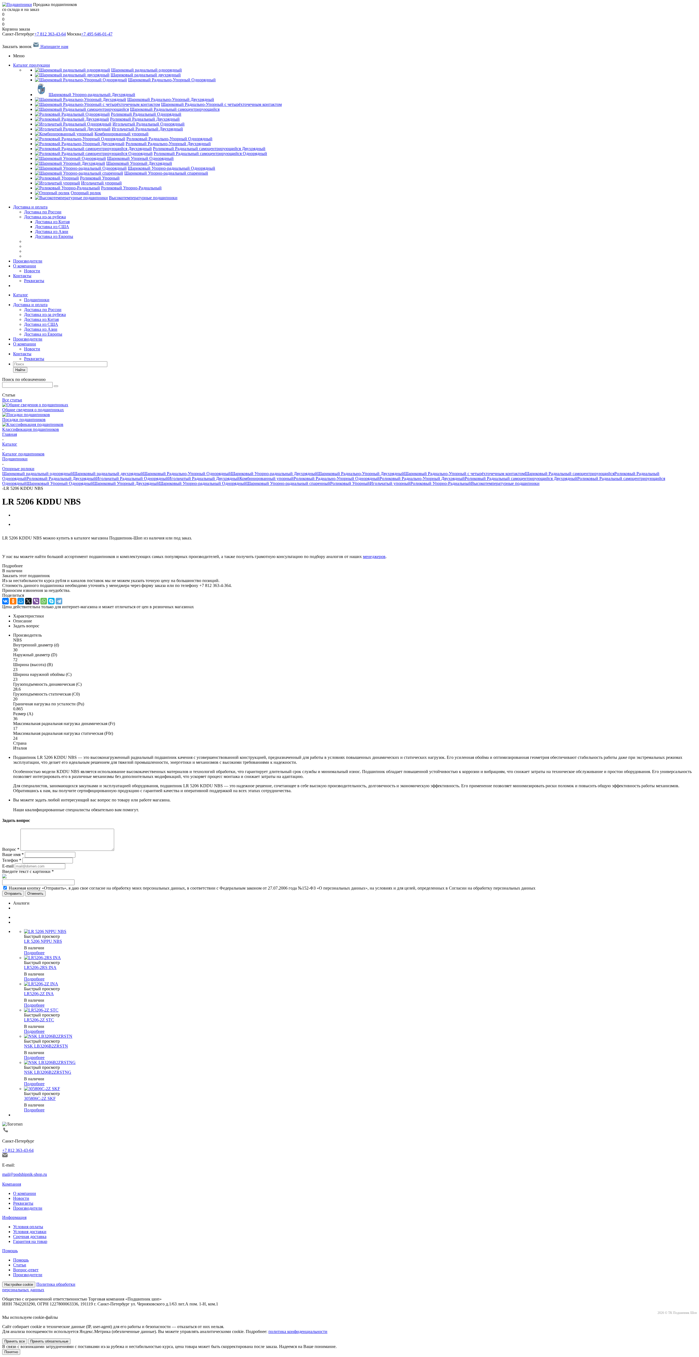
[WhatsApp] (43, 601)
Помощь (10, 1250)
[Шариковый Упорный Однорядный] (70, 158)
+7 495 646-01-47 (96, 34)
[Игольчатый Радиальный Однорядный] (73, 124)
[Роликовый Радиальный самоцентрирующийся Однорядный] (94, 153)
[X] (28, 601)
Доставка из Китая (41, 319)
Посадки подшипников (24, 419)
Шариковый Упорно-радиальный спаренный (288, 483)
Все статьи (12, 400)
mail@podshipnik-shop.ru (24, 1174)
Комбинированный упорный (266, 478)
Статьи (19, 1265)
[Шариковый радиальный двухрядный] (72, 75)
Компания (11, 1184)
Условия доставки (29, 1231)
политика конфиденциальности (297, 1331)
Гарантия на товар (30, 1241)
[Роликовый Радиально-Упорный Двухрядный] (80, 143)
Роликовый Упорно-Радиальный (440, 483)
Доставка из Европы (43, 334)
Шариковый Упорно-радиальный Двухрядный (274, 473)
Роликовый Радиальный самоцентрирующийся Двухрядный (521, 478)
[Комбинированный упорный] (64, 134)
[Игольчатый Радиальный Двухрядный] (73, 129)
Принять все (14, 1341)
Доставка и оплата (30, 207)
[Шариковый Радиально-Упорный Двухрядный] (80, 99)
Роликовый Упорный (350, 483)
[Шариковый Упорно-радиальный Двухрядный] (41, 94)
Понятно (11, 1352)
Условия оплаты (28, 1226)
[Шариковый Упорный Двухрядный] (70, 163)
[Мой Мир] (20, 601)
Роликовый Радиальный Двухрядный (61, 478)
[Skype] (51, 601)
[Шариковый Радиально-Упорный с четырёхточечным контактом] (97, 104)
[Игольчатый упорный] (57, 183)
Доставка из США (41, 324)
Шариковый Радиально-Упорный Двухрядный (360, 473)
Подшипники (36, 299)
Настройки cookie (18, 1285)
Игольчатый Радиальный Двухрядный (203, 478)
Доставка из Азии (40, 329)
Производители (27, 261)
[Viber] (36, 601)
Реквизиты (34, 280)
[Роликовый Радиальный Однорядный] (72, 114)
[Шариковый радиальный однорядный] (72, 70)
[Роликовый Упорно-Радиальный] (67, 188)
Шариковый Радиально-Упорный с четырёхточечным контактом (464, 473)
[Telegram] (59, 601)
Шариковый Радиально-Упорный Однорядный (187, 473)
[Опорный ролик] (52, 192)
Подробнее (34, 952)
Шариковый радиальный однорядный (37, 473)
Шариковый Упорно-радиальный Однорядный (202, 483)
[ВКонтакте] (5, 601)
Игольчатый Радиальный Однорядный (132, 478)
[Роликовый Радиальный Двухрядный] (72, 119)
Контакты (22, 275)
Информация (14, 1217)
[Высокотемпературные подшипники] (71, 197)
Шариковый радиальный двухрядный (108, 473)
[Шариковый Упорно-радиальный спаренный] (79, 173)
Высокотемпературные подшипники (505, 483)
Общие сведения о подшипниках (33, 409)
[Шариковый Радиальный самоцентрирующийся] (82, 109)
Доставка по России (42, 212)
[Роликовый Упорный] (57, 178)
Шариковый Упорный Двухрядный (126, 483)
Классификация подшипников (30, 429)
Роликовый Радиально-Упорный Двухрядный (422, 478)
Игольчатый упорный (390, 483)
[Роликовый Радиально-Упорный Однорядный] (80, 138)
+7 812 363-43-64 (50, 34)
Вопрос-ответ (25, 1269)
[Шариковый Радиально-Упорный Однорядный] (81, 79)
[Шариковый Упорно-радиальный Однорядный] (81, 168)
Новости (32, 271)
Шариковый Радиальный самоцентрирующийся (569, 473)
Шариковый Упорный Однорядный (59, 483)
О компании (24, 266)
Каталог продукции (31, 65)
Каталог (20, 295)
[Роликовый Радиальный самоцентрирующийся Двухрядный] (93, 148)
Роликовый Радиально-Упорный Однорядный (337, 478)
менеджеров (374, 556)
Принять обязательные (49, 1341)
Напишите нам (53, 46)
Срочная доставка (29, 1236)
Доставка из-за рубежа (45, 216)
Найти (20, 370)
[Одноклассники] (13, 601)
